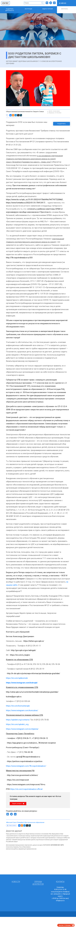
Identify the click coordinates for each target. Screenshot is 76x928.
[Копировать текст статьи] (7, 115)
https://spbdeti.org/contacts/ (18, 720)
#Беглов (8, 822)
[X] (18, 115)
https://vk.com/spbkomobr (17, 678)
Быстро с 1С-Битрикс (65, 925)
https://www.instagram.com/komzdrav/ (22, 710)
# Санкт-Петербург (17, 822)
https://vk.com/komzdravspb (18, 706)
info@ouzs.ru (60, 900)
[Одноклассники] (13, 115)
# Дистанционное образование (33, 822)
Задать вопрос (17, 803)
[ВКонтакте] (10, 115)
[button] (62, 3)
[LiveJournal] (21, 115)
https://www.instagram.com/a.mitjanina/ (22, 729)
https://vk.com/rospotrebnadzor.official (26, 789)
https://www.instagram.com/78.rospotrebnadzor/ (26, 766)
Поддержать (61, 123)
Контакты (60, 881)
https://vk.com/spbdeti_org (17, 724)
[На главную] (5, 3)
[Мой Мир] (16, 115)
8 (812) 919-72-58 (60, 889)
